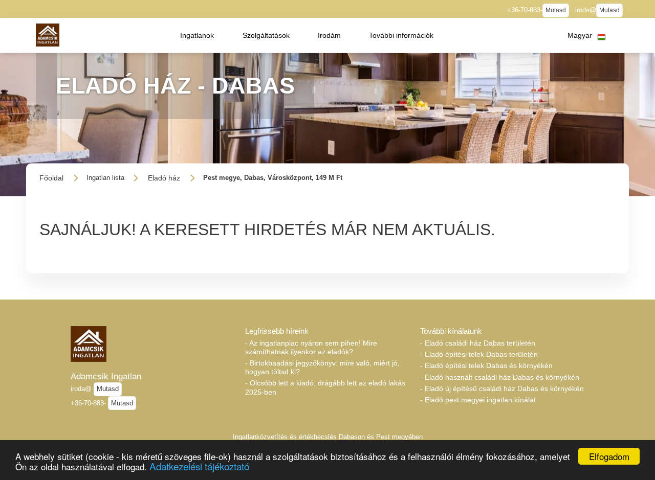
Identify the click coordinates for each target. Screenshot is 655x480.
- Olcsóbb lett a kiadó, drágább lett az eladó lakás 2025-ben (325, 387)
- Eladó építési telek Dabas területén (479, 354)
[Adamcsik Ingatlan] (47, 35)
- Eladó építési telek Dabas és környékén (486, 365)
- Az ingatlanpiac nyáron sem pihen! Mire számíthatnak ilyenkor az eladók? (311, 347)
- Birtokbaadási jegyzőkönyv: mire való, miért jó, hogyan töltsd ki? (322, 367)
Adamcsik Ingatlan (106, 376)
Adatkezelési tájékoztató (199, 466)
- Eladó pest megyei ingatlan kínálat (478, 400)
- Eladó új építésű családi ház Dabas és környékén (502, 388)
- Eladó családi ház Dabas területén (477, 343)
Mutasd (555, 10)
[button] (197, 35)
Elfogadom (609, 456)
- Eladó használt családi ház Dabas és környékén (499, 377)
